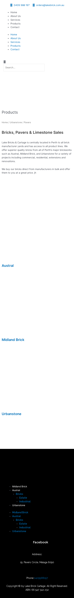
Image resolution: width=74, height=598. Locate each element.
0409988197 (41, 578)
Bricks (19, 494)
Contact (14, 27)
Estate (23, 497)
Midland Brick (13, 340)
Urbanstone (16, 122)
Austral (8, 266)
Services (15, 19)
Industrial (24, 501)
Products (15, 23)
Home (13, 12)
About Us (15, 16)
